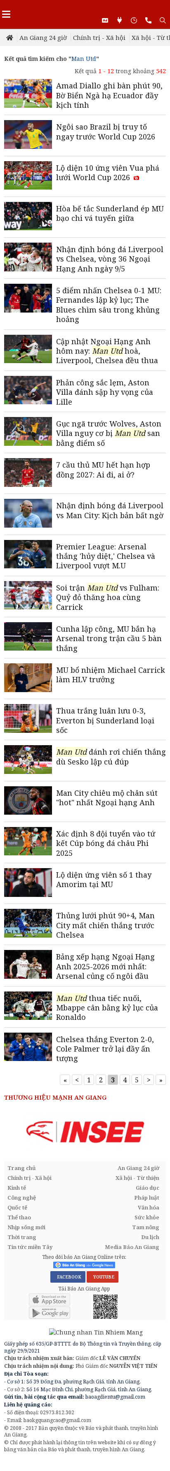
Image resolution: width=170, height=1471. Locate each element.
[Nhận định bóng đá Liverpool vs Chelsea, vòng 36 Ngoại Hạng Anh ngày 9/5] (28, 258)
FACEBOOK (67, 1277)
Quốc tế (17, 1207)
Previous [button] (10, 1132)
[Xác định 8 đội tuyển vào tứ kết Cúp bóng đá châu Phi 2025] (28, 842)
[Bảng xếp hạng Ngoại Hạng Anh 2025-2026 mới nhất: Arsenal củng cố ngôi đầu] (28, 965)
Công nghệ (21, 1197)
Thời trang (21, 1237)
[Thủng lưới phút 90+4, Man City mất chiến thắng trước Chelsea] (28, 924)
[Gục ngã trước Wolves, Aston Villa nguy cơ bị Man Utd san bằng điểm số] (28, 432)
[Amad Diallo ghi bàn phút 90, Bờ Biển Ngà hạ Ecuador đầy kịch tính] (28, 94)
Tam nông (145, 1227)
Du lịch (150, 1237)
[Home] (10, 37)
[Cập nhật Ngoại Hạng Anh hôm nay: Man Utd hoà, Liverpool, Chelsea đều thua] (28, 350)
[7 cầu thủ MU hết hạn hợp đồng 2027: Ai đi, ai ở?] (28, 473)
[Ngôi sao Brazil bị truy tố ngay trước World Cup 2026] (28, 135)
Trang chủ (21, 1168)
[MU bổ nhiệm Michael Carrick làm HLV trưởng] (28, 678)
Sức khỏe (147, 1217)
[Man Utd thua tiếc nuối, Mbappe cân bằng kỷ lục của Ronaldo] (28, 1006)
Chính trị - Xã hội (99, 37)
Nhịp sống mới (26, 1227)
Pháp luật (146, 1197)
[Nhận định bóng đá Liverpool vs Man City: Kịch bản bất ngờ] (28, 514)
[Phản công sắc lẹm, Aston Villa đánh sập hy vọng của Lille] (28, 391)
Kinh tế (16, 1187)
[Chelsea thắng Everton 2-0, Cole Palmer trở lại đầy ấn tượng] (28, 1048)
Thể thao (19, 1217)
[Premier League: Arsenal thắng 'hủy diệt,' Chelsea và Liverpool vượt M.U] (28, 555)
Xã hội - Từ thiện (137, 1177)
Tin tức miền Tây (29, 1247)
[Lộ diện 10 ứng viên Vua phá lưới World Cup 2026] (28, 176)
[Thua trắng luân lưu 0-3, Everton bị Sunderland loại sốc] (28, 719)
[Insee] (85, 1132)
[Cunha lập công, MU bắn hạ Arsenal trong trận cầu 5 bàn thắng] (28, 637)
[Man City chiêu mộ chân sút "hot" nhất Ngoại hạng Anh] (28, 801)
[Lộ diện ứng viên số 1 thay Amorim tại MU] (28, 883)
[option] (85, 1132)
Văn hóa (148, 1207)
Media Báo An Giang (132, 1247)
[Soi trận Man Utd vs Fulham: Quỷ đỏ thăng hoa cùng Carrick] (28, 596)
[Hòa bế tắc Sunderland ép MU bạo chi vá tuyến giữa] (28, 217)
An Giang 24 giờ (43, 37)
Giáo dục (147, 1187)
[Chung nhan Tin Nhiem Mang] (73, 1332)
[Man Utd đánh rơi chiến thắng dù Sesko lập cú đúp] (28, 760)
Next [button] (159, 1132)
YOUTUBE (102, 1277)
